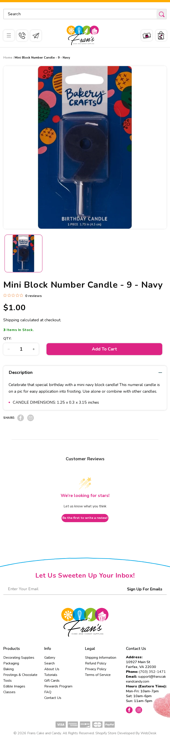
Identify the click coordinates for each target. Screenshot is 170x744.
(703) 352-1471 (152, 671)
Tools (7, 680)
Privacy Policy (95, 669)
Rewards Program (58, 686)
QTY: (7, 338)
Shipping (11, 320)
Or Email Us (35, 35)
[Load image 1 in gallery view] (23, 253)
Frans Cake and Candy (44, 733)
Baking (8, 669)
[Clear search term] (152, 14)
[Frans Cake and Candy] (83, 35)
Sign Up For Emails (144, 589)
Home (7, 57)
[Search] (161, 14)
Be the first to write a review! (85, 518)
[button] (8, 35)
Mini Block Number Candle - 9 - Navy (42, 57)
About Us (51, 669)
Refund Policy (95, 663)
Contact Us (52, 697)
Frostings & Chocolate (20, 674)
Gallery (49, 657)
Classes (9, 692)
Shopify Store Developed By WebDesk (125, 733)
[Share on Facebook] (20, 420)
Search (49, 663)
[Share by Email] (30, 420)
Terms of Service (98, 674)
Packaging (11, 663)
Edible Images (14, 686)
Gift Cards (52, 680)
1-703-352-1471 (22, 35)
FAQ (47, 692)
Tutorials (50, 674)
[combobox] (85, 14)
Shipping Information (100, 657)
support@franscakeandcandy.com (146, 679)
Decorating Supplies (18, 657)
